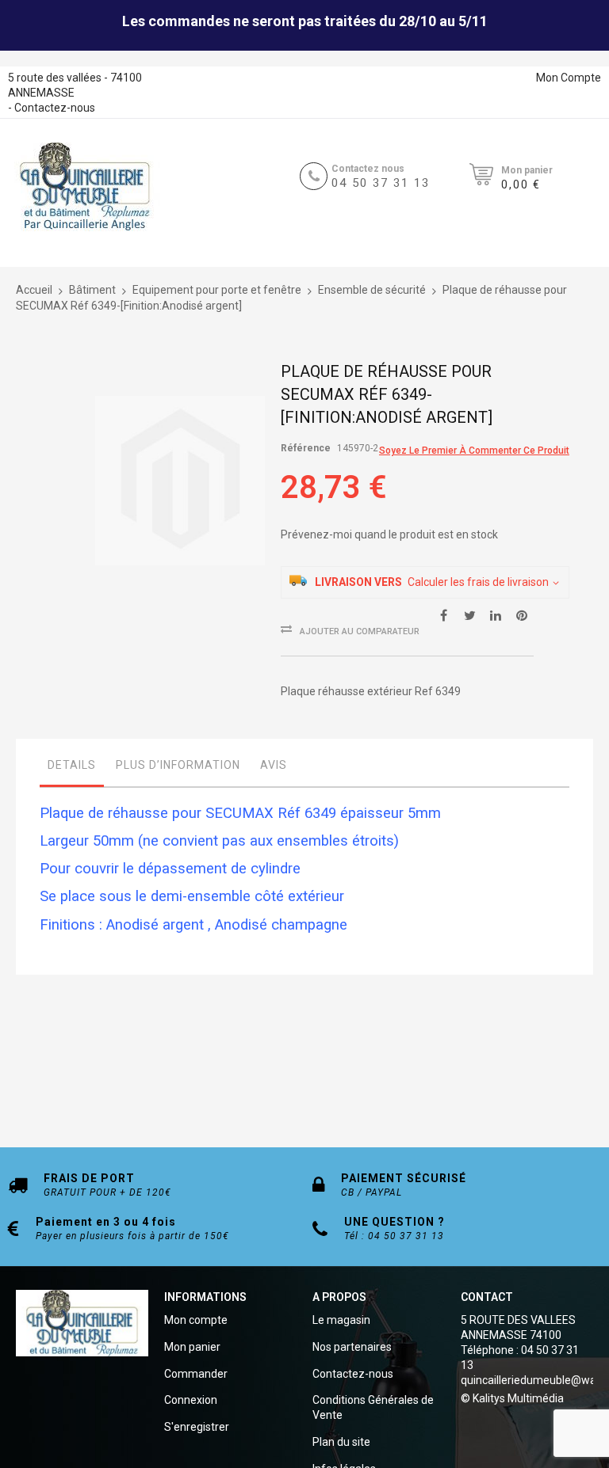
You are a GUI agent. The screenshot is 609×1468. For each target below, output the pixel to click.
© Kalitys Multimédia (512, 1398)
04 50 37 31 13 (380, 183)
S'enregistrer (196, 1426)
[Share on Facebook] (443, 614)
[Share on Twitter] (469, 614)
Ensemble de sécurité (372, 289)
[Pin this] (522, 614)
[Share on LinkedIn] (496, 614)
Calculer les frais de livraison (478, 582)
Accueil (34, 289)
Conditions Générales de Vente (373, 1407)
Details (72, 765)
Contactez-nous (54, 107)
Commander (196, 1373)
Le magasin (341, 1320)
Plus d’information (178, 765)
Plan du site (341, 1442)
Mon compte (196, 1320)
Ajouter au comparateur (359, 631)
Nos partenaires (352, 1347)
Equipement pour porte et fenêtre (216, 289)
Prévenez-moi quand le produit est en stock (389, 534)
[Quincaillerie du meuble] (85, 187)
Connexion (190, 1400)
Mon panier (192, 1347)
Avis (273, 765)
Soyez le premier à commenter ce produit (474, 450)
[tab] (72, 769)
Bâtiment (92, 289)
